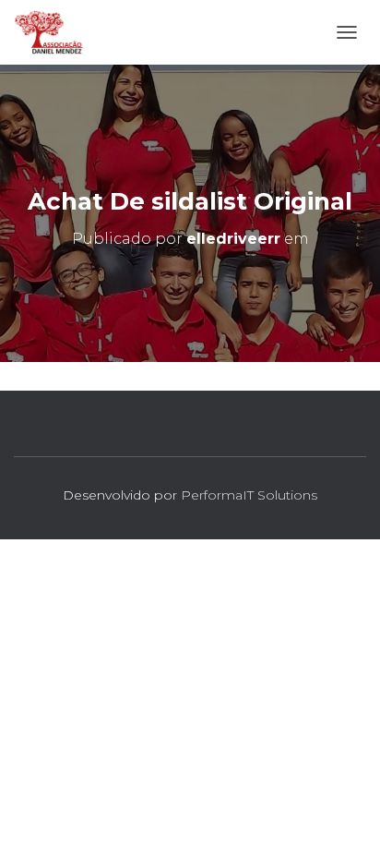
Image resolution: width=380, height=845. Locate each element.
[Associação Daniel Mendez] (56, 32)
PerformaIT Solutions (249, 495)
